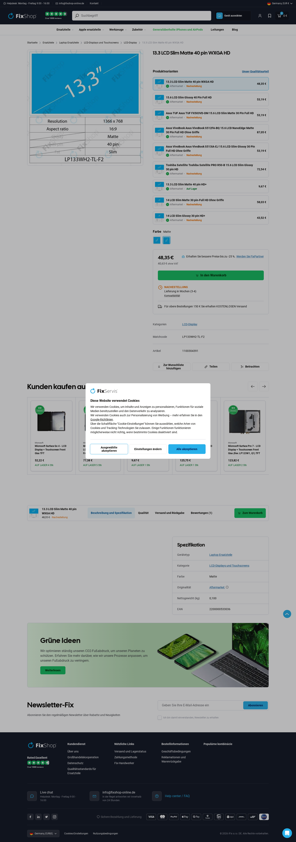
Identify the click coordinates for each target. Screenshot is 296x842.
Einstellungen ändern (148, 449)
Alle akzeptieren (186, 449)
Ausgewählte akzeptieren (109, 449)
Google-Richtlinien (101, 419)
